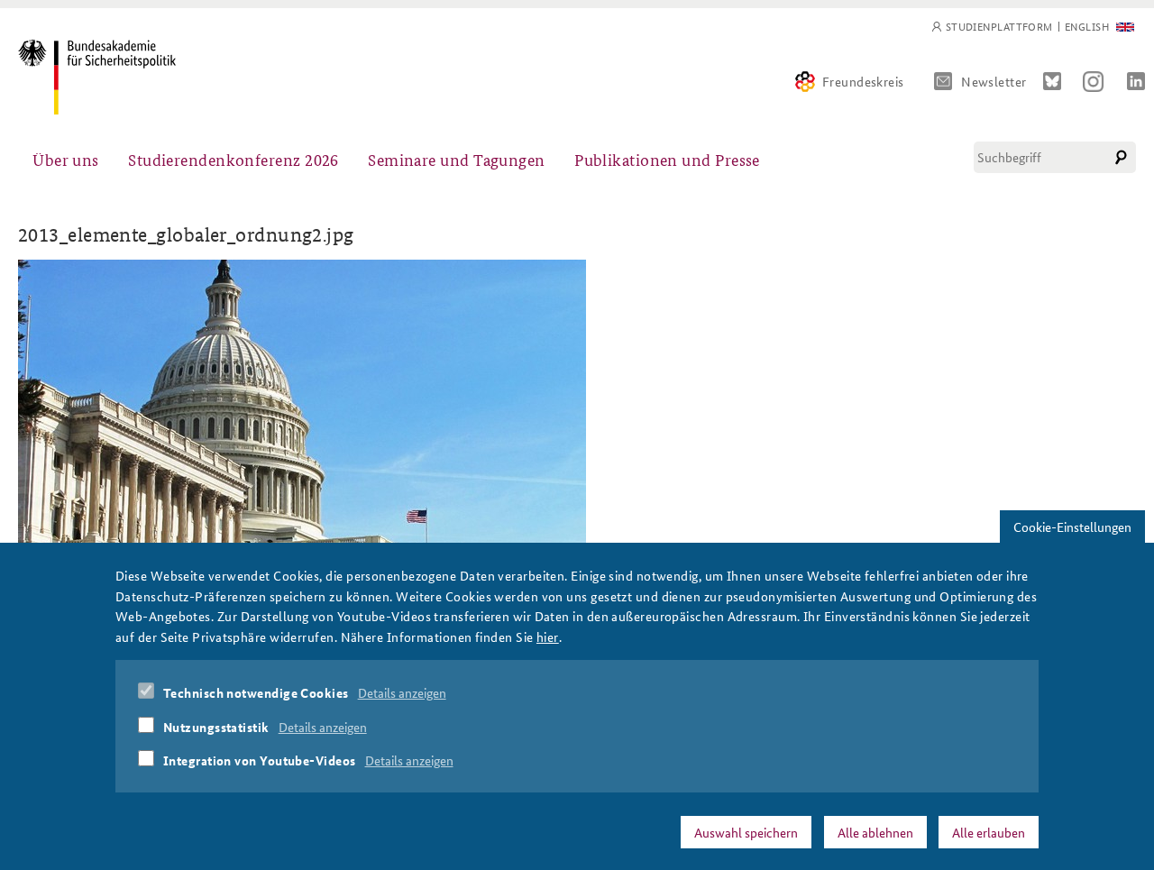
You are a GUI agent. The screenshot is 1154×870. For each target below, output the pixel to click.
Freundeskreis (863, 81)
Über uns (65, 159)
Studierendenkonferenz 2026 (233, 159)
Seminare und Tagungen (456, 159)
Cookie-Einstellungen (1072, 526)
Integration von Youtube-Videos (259, 760)
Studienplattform (999, 27)
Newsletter (994, 81)
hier (547, 636)
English (1087, 27)
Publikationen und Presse (667, 159)
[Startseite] (97, 77)
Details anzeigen (402, 692)
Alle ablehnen (875, 831)
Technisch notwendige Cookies (256, 692)
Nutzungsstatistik (216, 726)
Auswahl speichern (746, 831)
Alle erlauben (988, 831)
